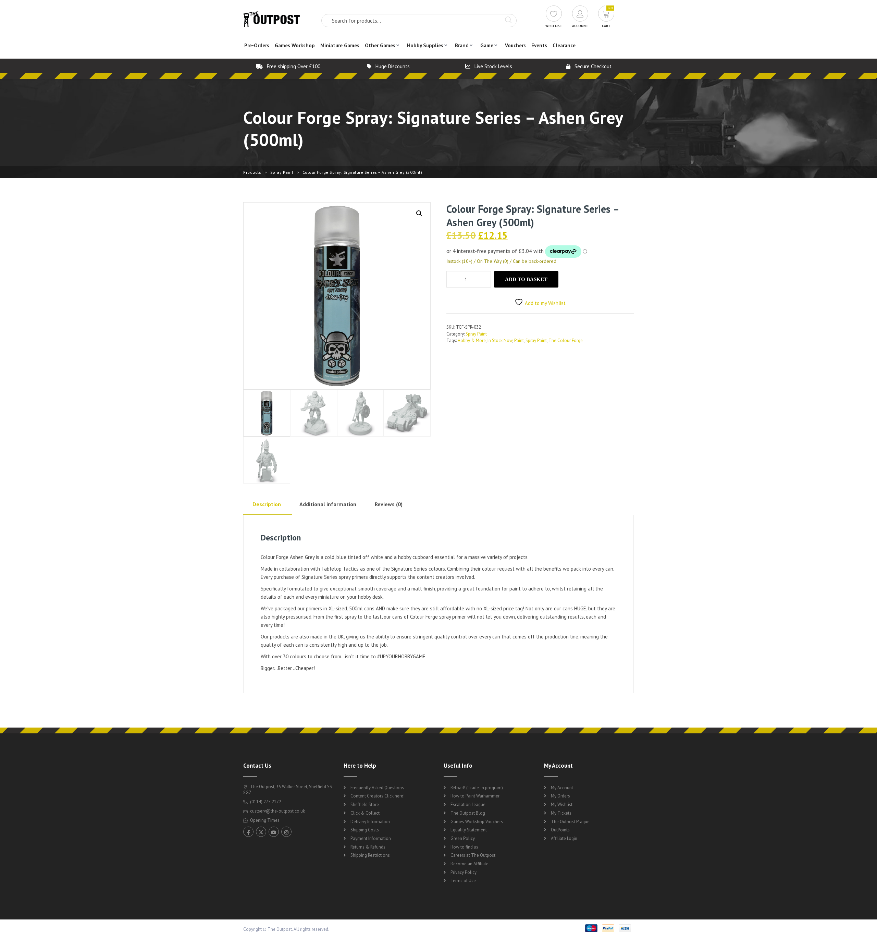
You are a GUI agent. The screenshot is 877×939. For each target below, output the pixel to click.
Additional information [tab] (327, 504)
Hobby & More (472, 340)
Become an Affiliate (469, 864)
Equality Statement (468, 830)
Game (486, 45)
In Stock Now (499, 340)
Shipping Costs (364, 830)
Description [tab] (266, 504)
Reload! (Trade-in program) (476, 788)
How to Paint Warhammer (474, 796)
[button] (419, 213)
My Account (562, 788)
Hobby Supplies (425, 45)
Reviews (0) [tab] (389, 504)
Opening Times (264, 820)
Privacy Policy (463, 872)
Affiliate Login (564, 838)
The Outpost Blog (467, 813)
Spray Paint (282, 172)
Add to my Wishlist (545, 303)
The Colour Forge (565, 340)
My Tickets (561, 813)
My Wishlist (561, 804)
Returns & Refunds (367, 847)
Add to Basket (526, 279)
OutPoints (560, 830)
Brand (462, 45)
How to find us (464, 847)
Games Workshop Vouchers (476, 822)
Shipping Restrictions (370, 855)
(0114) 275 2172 (265, 802)
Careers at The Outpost (472, 855)
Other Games (380, 45)
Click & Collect (365, 813)
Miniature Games (339, 45)
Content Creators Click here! (377, 796)
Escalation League (467, 804)
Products (252, 172)
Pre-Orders (256, 45)
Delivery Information (370, 822)
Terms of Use (463, 880)
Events (539, 45)
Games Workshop (295, 45)
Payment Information (370, 838)
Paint (519, 340)
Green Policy (462, 838)
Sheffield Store (364, 804)
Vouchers (515, 45)
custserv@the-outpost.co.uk (277, 811)
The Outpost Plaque (570, 822)
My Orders (560, 796)
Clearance (564, 45)
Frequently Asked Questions (377, 788)
